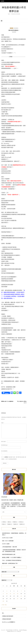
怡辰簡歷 (2, 1)
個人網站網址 (4, 451)
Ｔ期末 (4, 524)
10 (6, 593)
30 (3, 601)
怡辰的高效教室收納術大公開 (8, 554)
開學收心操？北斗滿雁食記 (7, 401)
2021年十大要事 (5, 543)
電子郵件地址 (4, 445)
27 (17, 598)
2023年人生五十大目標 (7, 537)
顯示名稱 (3, 441)
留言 (2, 422)
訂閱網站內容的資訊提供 (7, 616)
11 (10, 593)
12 (14, 593)
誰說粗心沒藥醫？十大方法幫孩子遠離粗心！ (12, 557)
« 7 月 (2, 604)
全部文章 (11, 28)
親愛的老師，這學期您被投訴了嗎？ (10, 563)
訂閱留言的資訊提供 (6, 619)
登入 (3, 613)
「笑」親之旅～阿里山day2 (22, 402)
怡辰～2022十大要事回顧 (7, 540)
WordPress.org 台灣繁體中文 (8, 622)
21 (21, 596)
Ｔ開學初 (15, 524)
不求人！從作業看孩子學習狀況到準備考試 (11, 560)
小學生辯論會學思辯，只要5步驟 (9, 546)
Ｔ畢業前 (9, 524)
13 (17, 593)
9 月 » (5, 604)
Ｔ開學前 (21, 524)
